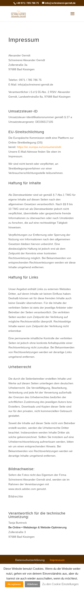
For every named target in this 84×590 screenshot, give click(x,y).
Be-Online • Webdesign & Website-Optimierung (37, 527)
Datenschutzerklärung (30, 560)
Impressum (57, 560)
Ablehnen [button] (32, 584)
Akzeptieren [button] (14, 584)
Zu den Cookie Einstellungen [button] (60, 584)
